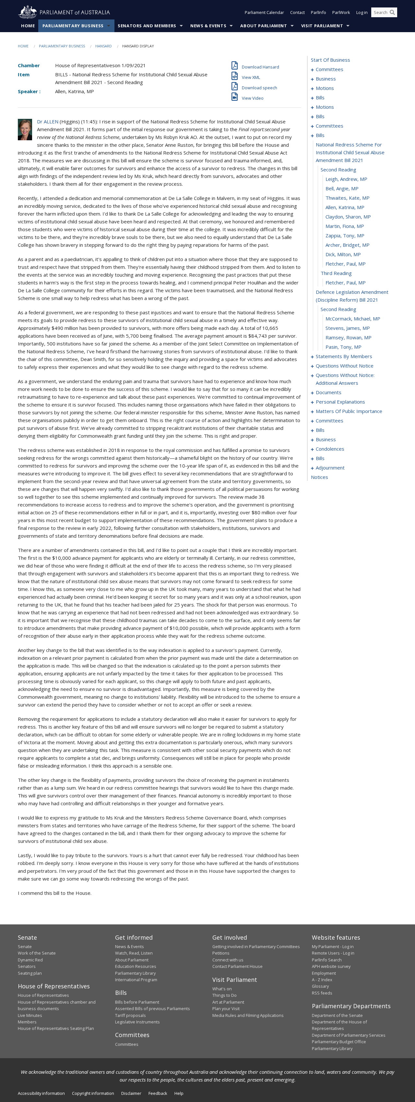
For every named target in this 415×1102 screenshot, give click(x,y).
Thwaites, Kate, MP (348, 197)
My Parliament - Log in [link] (333, 946)
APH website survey (331, 966)
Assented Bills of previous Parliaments (152, 1008)
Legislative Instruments (137, 1022)
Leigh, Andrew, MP (346, 179)
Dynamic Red (30, 960)
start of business (330, 59)
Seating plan (30, 973)
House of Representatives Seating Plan (56, 1028)
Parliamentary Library (135, 973)
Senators (27, 966)
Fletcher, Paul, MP (346, 263)
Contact (297, 12)
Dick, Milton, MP (343, 254)
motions (325, 88)
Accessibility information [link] (41, 1093)
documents (328, 392)
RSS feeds (322, 993)
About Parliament (263, 26)
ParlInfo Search (327, 960)
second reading (338, 169)
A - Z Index (322, 980)
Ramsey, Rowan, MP (349, 337)
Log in (362, 12)
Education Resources (135, 966)
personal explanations (340, 401)
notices (319, 477)
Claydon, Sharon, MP (348, 216)
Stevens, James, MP (348, 328)
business (326, 78)
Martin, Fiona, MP (345, 226)
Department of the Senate (337, 1015)
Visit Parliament (322, 26)
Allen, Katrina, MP (345, 207)
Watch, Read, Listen (134, 953)
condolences (330, 448)
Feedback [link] (157, 1093)
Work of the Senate (37, 953)
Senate (25, 946)
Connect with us (227, 960)
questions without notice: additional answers (345, 379)
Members (27, 1022)
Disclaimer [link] (131, 1093)
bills (320, 97)
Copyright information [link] (93, 1093)
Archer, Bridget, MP (348, 245)
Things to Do (224, 995)
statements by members (344, 356)
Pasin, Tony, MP (344, 347)
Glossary (320, 986)
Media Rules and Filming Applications (248, 1015)
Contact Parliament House (237, 966)
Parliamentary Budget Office (339, 1042)
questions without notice (345, 365)
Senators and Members (147, 26)
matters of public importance (349, 411)
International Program (136, 980)
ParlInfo (318, 12)
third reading (336, 273)
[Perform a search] (392, 12)
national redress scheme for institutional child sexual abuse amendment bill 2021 (350, 152)
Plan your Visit (226, 1008)
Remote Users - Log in (333, 953)
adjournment (330, 467)
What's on (222, 989)
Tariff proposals (130, 1015)
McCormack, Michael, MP (353, 318)
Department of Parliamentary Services (348, 1035)
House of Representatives (43, 995)
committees (329, 69)
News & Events (208, 26)
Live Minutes (30, 1015)
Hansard (103, 46)
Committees (126, 1044)
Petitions (221, 953)
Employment (324, 973)
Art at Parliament (228, 1002)
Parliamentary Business (73, 26)
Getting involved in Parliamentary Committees (256, 946)
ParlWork (341, 12)
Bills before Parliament (137, 1002)
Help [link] (179, 1093)
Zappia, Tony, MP (345, 235)
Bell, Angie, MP (342, 188)
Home (28, 26)
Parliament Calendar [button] (264, 12)
